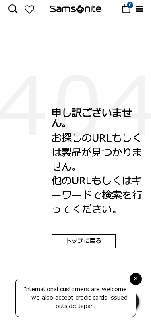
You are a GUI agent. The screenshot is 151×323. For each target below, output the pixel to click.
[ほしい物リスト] (29, 9)
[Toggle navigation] (139, 9)
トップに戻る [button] (84, 241)
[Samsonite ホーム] (75, 9)
